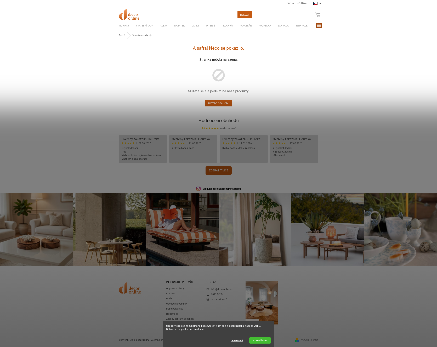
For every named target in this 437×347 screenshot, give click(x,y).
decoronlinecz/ (219, 299)
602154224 (217, 294)
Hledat (244, 14)
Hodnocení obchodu (218, 120)
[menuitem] (124, 25)
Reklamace (172, 313)
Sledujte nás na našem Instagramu (222, 188)
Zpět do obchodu (218, 103)
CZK (289, 3)
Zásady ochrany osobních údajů (180, 320)
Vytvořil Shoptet (309, 339)
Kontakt (170, 293)
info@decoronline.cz (222, 289)
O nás (169, 298)
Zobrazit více (218, 170)
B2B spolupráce (174, 308)
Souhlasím (261, 340)
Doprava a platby (175, 288)
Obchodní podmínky (177, 303)
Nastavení (237, 340)
